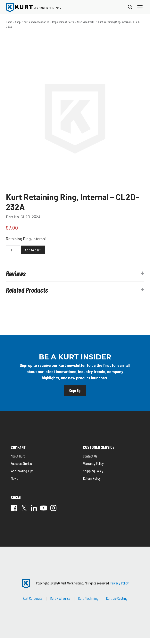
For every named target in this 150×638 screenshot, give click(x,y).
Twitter (24, 507)
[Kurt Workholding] (33, 7)
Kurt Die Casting (116, 598)
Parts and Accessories (36, 22)
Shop (18, 22)
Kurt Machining (88, 598)
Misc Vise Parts (86, 22)
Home (9, 22)
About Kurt (18, 456)
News (14, 478)
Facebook (14, 507)
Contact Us (90, 456)
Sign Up (75, 390)
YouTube (43, 507)
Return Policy (91, 478)
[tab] (75, 273)
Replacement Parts (63, 22)
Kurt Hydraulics (60, 598)
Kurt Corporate (32, 598)
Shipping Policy (93, 470)
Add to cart (33, 250)
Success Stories (21, 463)
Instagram (53, 507)
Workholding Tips (22, 470)
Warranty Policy (93, 463)
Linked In (33, 507)
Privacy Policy (119, 583)
